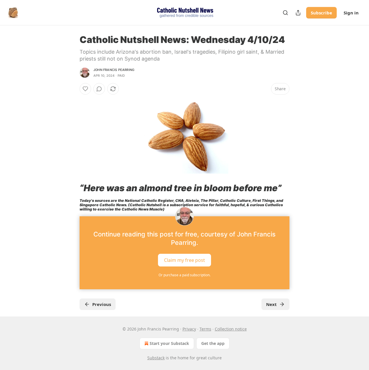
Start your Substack (169, 343)
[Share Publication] (298, 12)
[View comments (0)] (99, 89)
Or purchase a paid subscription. (184, 275)
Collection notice (231, 329)
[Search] (285, 12)
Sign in (351, 13)
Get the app (213, 343)
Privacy (189, 329)
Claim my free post (184, 260)
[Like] (85, 89)
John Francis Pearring (113, 70)
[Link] (71, 188)
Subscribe (321, 13)
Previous (101, 304)
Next (271, 304)
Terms (205, 329)
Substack (156, 357)
